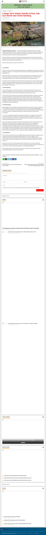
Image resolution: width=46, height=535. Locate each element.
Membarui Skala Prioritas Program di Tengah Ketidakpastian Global (17, 523)
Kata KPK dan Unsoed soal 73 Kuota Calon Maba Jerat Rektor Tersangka (22, 323)
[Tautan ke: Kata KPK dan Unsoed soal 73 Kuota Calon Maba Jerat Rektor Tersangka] (4, 368)
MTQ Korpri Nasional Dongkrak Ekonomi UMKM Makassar (15, 475)
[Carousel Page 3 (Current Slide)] (24, 442)
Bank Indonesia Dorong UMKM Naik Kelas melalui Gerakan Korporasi (17, 480)
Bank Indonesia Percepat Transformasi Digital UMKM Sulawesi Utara (17, 477)
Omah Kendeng (36, 108)
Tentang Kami (30, 533)
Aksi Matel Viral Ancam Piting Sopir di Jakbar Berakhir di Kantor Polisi (22, 231)
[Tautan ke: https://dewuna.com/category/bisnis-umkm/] (43, 447)
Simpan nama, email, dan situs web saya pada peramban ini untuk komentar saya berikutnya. (21, 187)
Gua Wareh (29, 70)
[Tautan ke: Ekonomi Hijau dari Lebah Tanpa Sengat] (23, 502)
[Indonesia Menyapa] (23, 1)
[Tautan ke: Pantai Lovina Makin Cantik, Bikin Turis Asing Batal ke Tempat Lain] (23, 431)
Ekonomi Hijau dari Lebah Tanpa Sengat (12, 516)
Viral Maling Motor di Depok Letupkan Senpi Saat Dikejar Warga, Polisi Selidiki (20, 228)
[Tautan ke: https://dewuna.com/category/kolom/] (43, 488)
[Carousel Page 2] (23, 442)
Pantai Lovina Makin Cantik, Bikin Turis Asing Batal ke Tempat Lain (18, 440)
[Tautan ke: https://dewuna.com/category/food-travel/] (43, 417)
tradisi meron (22, 135)
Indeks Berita (36, 533)
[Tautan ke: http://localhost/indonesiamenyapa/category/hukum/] (43, 200)
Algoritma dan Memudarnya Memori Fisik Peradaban (14, 520)
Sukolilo (24, 50)
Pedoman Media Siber (22, 533)
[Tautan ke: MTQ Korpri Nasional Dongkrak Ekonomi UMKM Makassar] (23, 461)
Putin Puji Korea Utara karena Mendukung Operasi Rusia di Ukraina (12, 164)
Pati (33, 50)
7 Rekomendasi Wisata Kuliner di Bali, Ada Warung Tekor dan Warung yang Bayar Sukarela (34, 164)
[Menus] (2, 1)
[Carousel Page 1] (21, 442)
